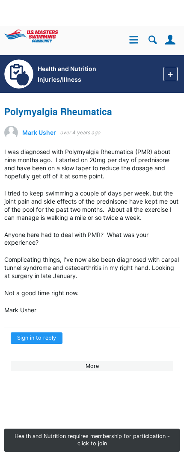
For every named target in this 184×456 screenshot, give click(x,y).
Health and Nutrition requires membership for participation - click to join (92, 440)
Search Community (152, 40)
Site (135, 40)
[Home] (43, 34)
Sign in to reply (36, 338)
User (170, 40)
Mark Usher (39, 132)
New (170, 74)
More (92, 366)
